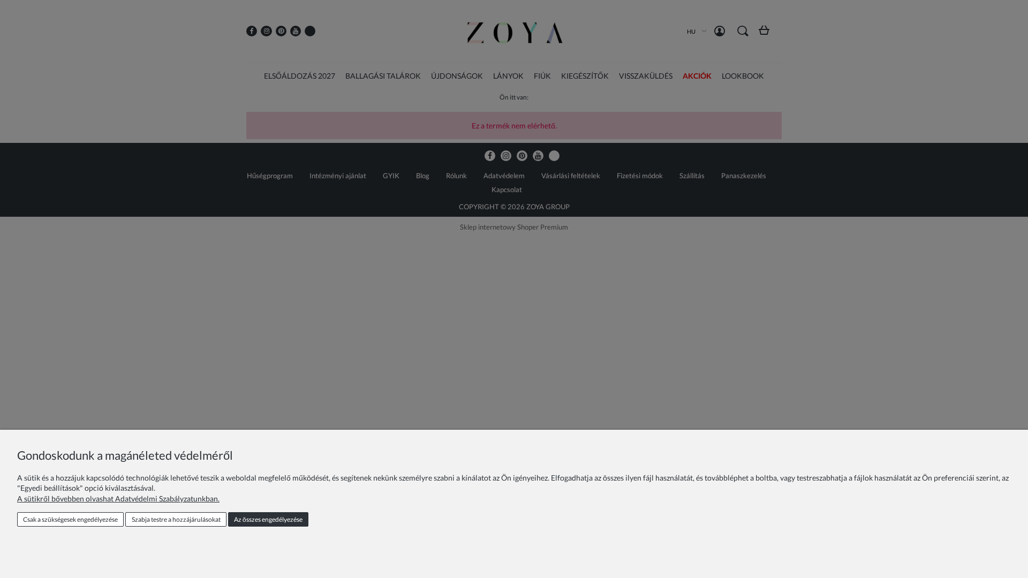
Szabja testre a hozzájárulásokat (176, 519)
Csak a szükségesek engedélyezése (70, 519)
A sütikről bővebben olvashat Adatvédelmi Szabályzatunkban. (118, 498)
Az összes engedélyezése (268, 519)
